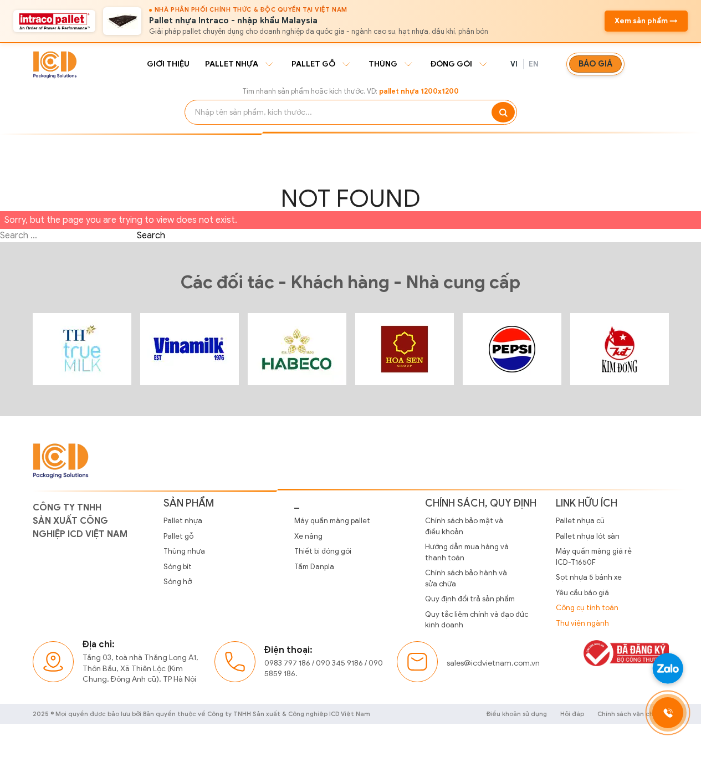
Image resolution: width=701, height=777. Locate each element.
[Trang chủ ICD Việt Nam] (82, 349)
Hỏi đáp (572, 714)
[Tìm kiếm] (503, 112)
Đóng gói (451, 64)
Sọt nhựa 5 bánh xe (589, 577)
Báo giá (595, 64)
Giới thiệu (168, 64)
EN (534, 64)
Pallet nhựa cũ (580, 520)
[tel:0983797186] (667, 712)
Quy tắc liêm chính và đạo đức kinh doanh (476, 620)
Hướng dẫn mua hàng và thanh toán (467, 552)
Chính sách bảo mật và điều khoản (464, 526)
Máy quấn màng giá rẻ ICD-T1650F (594, 556)
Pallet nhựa (231, 64)
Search (151, 235)
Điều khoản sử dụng (516, 714)
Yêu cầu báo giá (582, 592)
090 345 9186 (339, 663)
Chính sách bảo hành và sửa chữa (466, 578)
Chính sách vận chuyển (633, 714)
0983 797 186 (287, 663)
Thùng (383, 64)
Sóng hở (177, 581)
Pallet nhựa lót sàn (588, 536)
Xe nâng (308, 536)
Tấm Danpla (314, 566)
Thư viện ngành (582, 623)
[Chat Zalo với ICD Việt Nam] (667, 668)
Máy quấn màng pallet (332, 520)
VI (514, 64)
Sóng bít (177, 566)
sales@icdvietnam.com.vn (493, 663)
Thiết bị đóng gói (322, 551)
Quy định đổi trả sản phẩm (470, 599)
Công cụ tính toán (587, 607)
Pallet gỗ (313, 64)
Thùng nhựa (184, 551)
